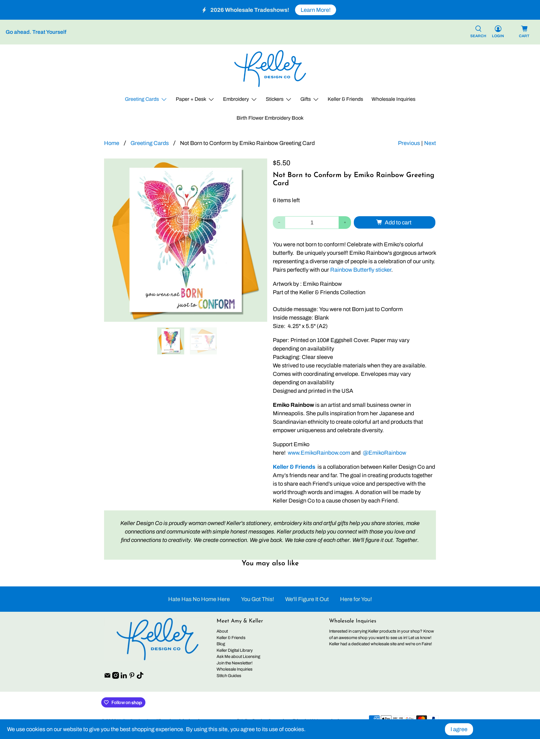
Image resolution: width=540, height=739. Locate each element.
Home (111, 143)
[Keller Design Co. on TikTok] (140, 677)
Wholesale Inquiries (393, 99)
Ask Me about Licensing (238, 656)
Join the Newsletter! (235, 663)
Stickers (275, 99)
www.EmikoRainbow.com (319, 453)
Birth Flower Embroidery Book (270, 118)
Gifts (305, 99)
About (222, 631)
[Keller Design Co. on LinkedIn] (123, 677)
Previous (409, 143)
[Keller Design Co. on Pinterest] (132, 677)
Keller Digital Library (235, 650)
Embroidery (236, 99)
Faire (426, 644)
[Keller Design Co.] (270, 68)
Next (430, 143)
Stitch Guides (229, 675)
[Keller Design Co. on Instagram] (115, 677)
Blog (221, 644)
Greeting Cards (142, 99)
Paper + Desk (191, 99)
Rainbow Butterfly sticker (360, 270)
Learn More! (315, 10)
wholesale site (384, 644)
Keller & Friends (345, 99)
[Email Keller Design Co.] (107, 677)
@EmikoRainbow (384, 453)
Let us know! (419, 637)
